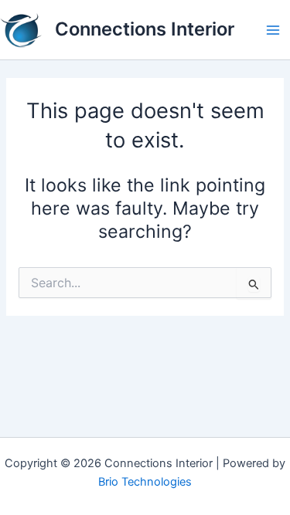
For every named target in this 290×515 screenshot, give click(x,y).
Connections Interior (144, 29)
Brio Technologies (145, 482)
